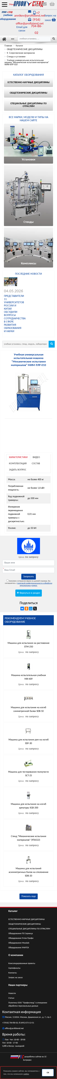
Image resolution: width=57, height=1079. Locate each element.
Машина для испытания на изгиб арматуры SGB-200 (28, 806)
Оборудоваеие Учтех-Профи (20, 938)
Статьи (11, 998)
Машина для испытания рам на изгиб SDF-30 (29, 742)
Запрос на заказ (15, 977)
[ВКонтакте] (22, 608)
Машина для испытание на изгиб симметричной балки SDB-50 (28, 709)
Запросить (28, 576)
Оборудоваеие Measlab (18, 943)
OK (48, 1073)
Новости (12, 993)
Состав (36, 463)
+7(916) (5, 1023)
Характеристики (18, 457)
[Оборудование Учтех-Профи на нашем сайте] (28, 546)
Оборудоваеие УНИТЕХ (18, 948)
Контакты (12, 973)
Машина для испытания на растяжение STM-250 (28, 645)
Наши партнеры (18, 985)
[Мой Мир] (31, 608)
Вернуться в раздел (29, 593)
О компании (15, 955)
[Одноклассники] (26, 608)
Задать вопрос (17, 470)
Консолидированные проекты (21, 963)
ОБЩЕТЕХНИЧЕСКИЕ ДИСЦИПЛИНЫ (24, 924)
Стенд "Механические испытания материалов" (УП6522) (28, 838)
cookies (26, 1074)
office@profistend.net (14, 1028)
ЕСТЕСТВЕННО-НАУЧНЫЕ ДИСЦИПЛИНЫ (26, 919)
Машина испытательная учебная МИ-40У (28, 677)
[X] (35, 608)
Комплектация (18, 463)
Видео (36, 457)
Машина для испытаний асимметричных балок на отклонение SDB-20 (28, 872)
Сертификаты (14, 968)
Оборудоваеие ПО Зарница (20, 933)
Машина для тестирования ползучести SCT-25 (28, 774)
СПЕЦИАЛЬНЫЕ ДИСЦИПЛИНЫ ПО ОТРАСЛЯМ (29, 929)
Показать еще (28, 896)
